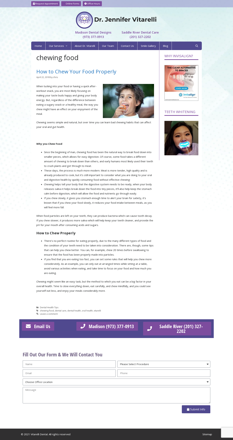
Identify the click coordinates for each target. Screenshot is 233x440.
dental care (60, 310)
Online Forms (72, 3)
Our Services (56, 46)
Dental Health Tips (49, 307)
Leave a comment (49, 313)
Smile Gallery (148, 46)
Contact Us (127, 46)
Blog (165, 46)
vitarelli (97, 310)
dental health (74, 310)
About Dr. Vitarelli (85, 46)
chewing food (47, 310)
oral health (87, 310)
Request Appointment (46, 3)
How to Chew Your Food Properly (76, 71)
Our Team (108, 46)
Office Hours (93, 3)
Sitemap (207, 434)
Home (38, 46)
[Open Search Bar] (197, 46)
